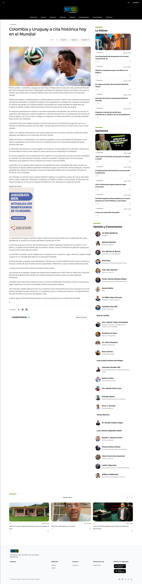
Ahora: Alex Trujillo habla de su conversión (21, 526)
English (54, 568)
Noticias (43, 17)
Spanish (54, 565)
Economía (53, 17)
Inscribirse (136, 2)
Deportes (72, 17)
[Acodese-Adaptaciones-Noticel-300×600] (50, 212)
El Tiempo (109, 17)
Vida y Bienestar (97, 17)
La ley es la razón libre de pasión (107, 212)
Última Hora (33, 17)
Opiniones (63, 17)
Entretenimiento (84, 17)
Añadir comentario (81, 317)
